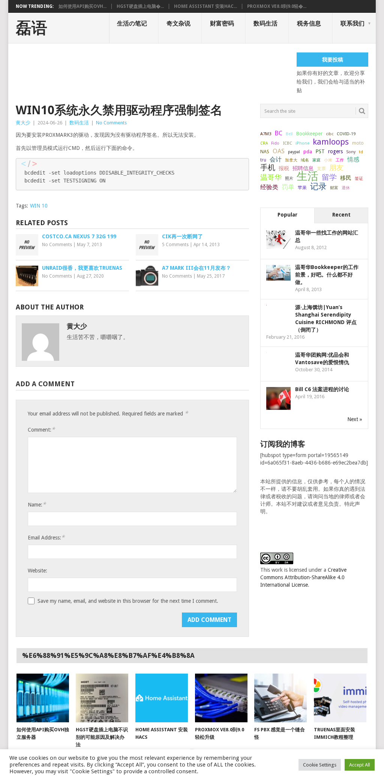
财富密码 (222, 23)
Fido (275, 143)
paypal (294, 151)
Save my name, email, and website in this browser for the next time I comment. (128, 601)
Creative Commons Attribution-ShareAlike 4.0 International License (303, 577)
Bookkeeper (309, 133)
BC (278, 133)
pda (307, 151)
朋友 (336, 168)
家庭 (316, 160)
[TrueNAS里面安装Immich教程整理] (340, 698)
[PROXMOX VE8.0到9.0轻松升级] (221, 698)
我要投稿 (332, 60)
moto (358, 143)
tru (263, 160)
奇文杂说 (178, 23)
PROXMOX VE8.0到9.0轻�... (276, 6)
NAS (264, 151)
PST (320, 151)
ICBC (287, 143)
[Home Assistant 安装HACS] (161, 698)
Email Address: (46, 537)
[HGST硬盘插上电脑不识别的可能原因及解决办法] (102, 698)
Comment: (41, 429)
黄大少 (23, 123)
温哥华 (271, 177)
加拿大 (291, 160)
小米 (328, 160)
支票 (321, 168)
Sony (351, 151)
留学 (329, 177)
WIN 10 (39, 206)
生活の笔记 (132, 23)
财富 (334, 187)
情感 (353, 159)
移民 (345, 178)
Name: (37, 504)
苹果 (302, 187)
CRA (264, 143)
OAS (279, 151)
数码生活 (266, 23)
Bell (289, 133)
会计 (276, 159)
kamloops (331, 141)
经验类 (269, 187)
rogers (335, 151)
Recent (341, 215)
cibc (329, 133)
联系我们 (352, 23)
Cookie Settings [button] (319, 765)
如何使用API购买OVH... (82, 6)
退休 (346, 187)
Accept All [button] (359, 765)
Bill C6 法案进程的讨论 (322, 389)
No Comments (111, 123)
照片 (289, 178)
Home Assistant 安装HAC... (205, 6)
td (361, 151)
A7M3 (265, 133)
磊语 (31, 28)
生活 (307, 176)
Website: (37, 571)
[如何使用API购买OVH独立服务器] (42, 698)
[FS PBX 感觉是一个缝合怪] (280, 698)
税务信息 (309, 23)
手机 (267, 168)
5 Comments (175, 244)
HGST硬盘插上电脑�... (140, 6)
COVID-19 (346, 133)
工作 (340, 160)
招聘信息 (303, 168)
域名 (305, 160)
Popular (287, 215)
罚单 (288, 187)
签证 (359, 178)
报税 (284, 168)
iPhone (302, 143)
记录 (318, 186)
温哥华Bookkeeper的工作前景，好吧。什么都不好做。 (326, 274)
